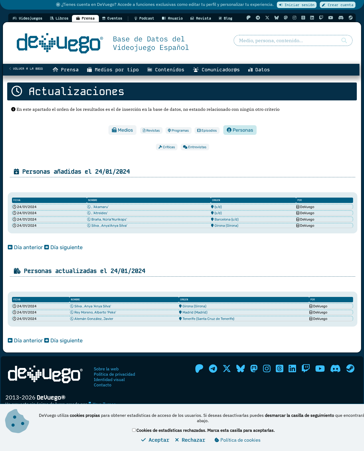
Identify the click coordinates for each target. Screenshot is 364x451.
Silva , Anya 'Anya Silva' (92, 306)
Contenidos (168, 70)
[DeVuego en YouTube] (330, 17)
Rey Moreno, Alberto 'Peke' (95, 312)
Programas (180, 130)
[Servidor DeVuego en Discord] (341, 17)
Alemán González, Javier (93, 319)
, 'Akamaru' (100, 207)
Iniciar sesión (298, 5)
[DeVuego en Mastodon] (286, 17)
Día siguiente (66, 247)
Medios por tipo (115, 70)
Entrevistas (197, 147)
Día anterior (28, 247)
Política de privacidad (114, 374)
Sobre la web (106, 368)
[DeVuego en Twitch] (321, 17)
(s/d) (218, 207)
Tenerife (188, 319)
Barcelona (222, 219)
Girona (219, 225)
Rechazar (192, 439)
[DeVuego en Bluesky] (276, 17)
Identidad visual (109, 379)
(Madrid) (200, 312)
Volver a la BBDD (27, 68)
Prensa (68, 70)
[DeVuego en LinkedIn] (312, 17)
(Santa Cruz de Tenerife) (215, 319)
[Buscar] (344, 40)
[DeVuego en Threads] (303, 17)
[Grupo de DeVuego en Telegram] (258, 17)
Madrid (187, 312)
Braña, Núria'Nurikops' (109, 219)
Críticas (168, 147)
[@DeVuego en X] (267, 17)
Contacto (102, 384)
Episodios (209, 130)
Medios (125, 130)
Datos (261, 70)
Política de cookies (240, 440)
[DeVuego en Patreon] (248, 17)
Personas (242, 130)
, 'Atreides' (99, 213)
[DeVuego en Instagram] (294, 17)
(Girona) (232, 225)
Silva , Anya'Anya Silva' (109, 225)
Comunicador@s (219, 70)
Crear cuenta (339, 5)
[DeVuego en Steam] (350, 17)
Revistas (152, 130)
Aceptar (157, 439)
